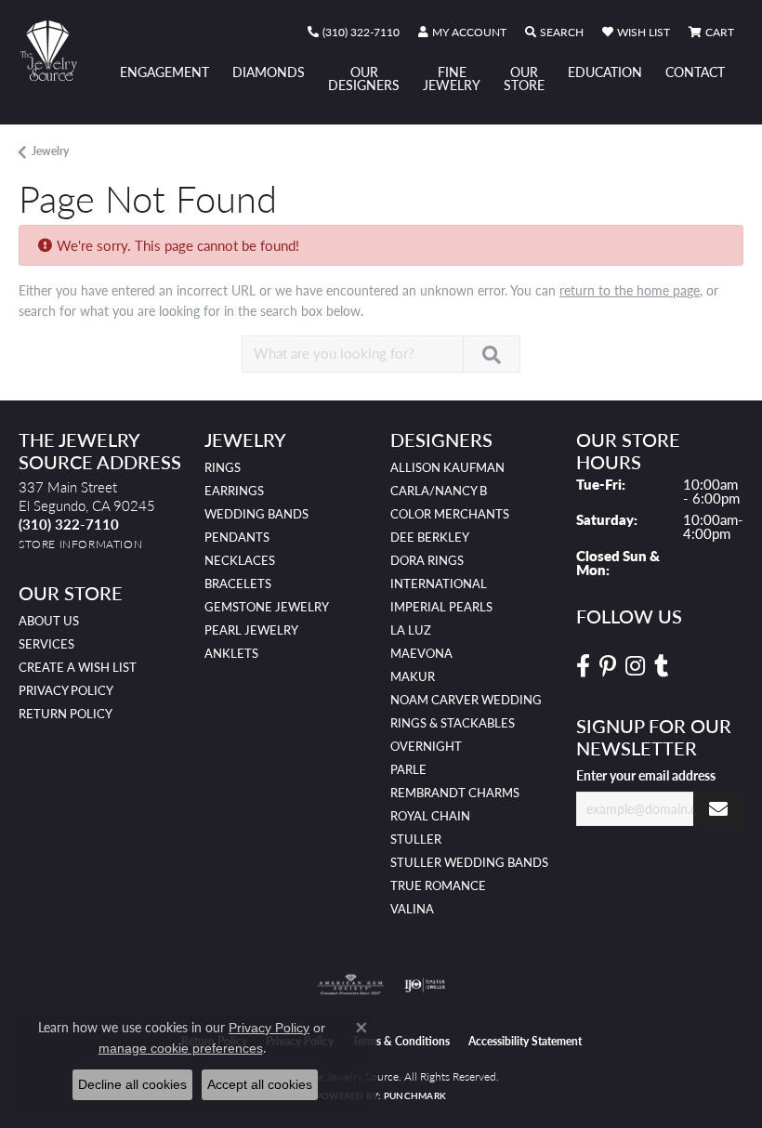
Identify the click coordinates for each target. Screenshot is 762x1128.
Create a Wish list (78, 667)
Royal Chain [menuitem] (430, 815)
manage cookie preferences (181, 1048)
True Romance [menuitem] (438, 885)
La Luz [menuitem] (410, 630)
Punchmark (415, 1095)
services (46, 644)
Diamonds (268, 71)
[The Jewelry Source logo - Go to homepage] (58, 51)
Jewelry (50, 151)
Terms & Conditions (401, 1041)
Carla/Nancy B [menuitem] (438, 490)
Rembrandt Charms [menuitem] (454, 792)
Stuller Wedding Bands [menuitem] (469, 862)
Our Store (524, 78)
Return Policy (65, 713)
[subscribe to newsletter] (718, 809)
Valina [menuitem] (412, 908)
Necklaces (239, 560)
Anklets (231, 653)
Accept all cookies (259, 1084)
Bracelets (237, 583)
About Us (49, 620)
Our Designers (364, 78)
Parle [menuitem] (408, 769)
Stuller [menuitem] (415, 839)
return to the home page (629, 290)
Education (605, 71)
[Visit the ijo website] (425, 985)
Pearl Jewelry (251, 630)
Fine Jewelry (451, 78)
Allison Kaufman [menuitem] (447, 467)
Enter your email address (646, 775)
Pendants (236, 537)
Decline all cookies (132, 1084)
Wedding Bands (256, 513)
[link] (354, 32)
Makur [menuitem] (412, 676)
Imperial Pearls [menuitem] (441, 606)
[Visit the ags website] (351, 985)
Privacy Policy (66, 690)
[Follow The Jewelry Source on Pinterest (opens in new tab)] (607, 666)
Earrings (234, 490)
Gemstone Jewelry (266, 606)
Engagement (164, 71)
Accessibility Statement (525, 1041)
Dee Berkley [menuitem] (429, 537)
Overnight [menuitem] (426, 746)
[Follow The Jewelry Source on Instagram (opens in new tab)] (635, 666)
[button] (462, 32)
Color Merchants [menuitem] (449, 513)
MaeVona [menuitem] (421, 653)
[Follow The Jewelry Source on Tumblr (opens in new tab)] (661, 666)
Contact (695, 71)
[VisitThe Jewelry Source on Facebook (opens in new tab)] (583, 666)
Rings (222, 467)
